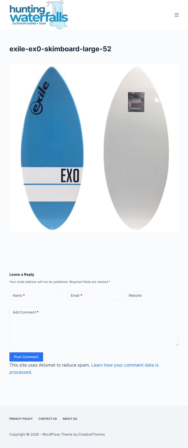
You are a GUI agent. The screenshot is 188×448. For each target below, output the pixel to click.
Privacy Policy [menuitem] (21, 418)
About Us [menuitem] (70, 418)
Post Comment (26, 357)
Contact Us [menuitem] (48, 418)
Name (19, 295)
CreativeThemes (91, 434)
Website (135, 295)
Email (76, 295)
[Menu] (176, 15)
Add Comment (26, 312)
